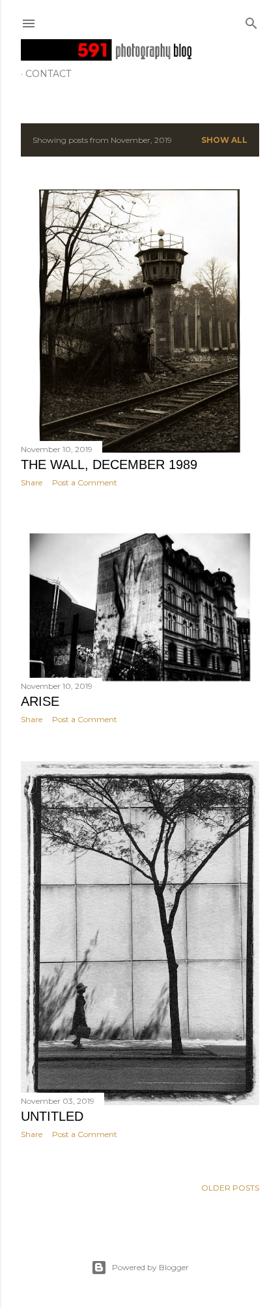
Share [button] (31, 482)
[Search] (251, 20)
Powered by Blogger (150, 1267)
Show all (224, 140)
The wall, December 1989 (109, 464)
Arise (40, 701)
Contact (48, 74)
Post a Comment (84, 482)
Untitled (52, 1116)
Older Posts (230, 1188)
